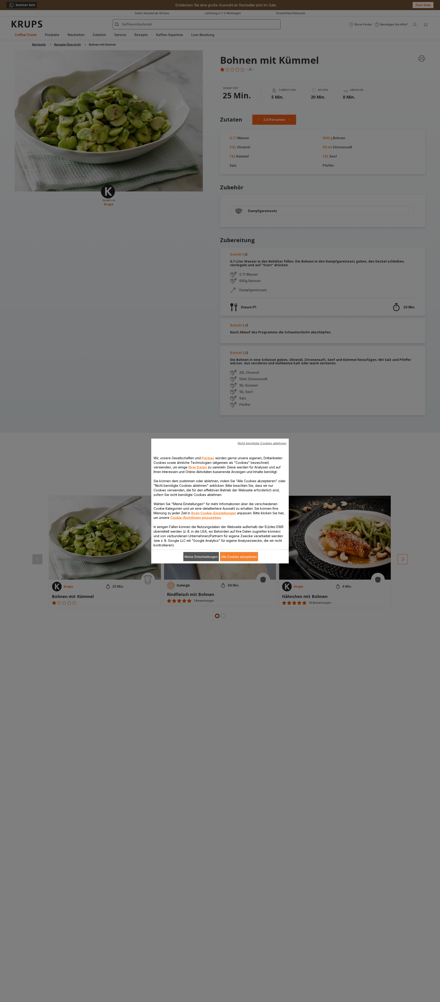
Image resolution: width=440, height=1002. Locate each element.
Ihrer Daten (197, 467)
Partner (208, 458)
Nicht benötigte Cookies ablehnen (262, 443)
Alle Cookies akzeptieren (239, 557)
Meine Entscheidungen (201, 557)
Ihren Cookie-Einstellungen (213, 513)
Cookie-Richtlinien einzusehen (195, 518)
